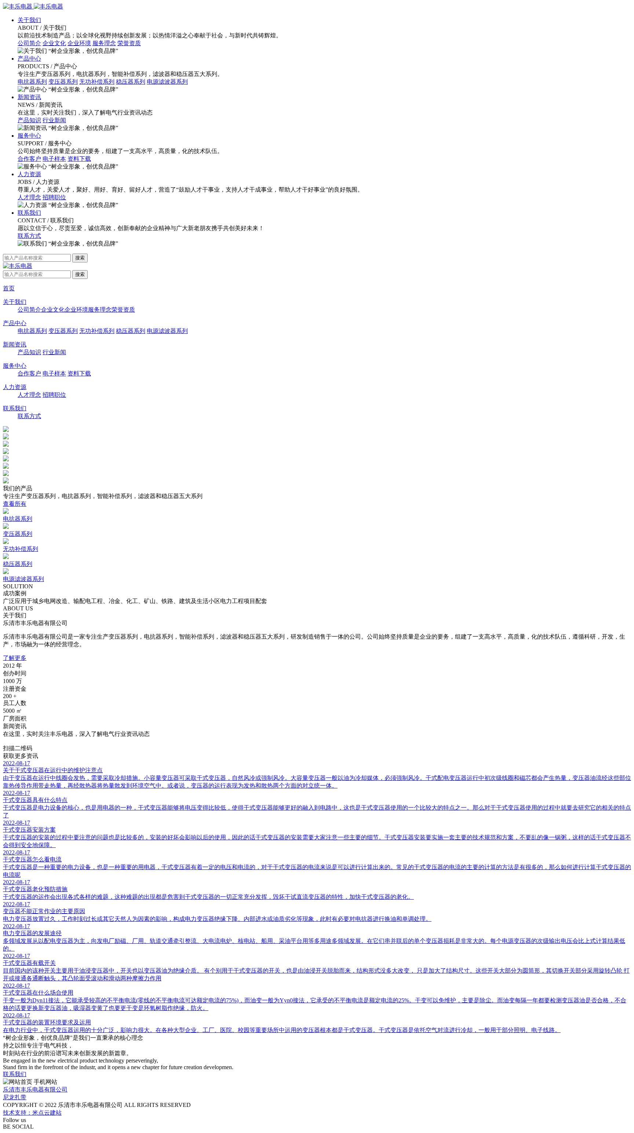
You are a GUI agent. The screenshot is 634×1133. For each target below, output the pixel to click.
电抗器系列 (32, 82)
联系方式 (29, 236)
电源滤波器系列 (167, 82)
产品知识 (29, 120)
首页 (9, 288)
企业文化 (54, 43)
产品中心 (29, 58)
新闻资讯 (29, 97)
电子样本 (54, 159)
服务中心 (29, 135)
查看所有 (14, 504)
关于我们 (29, 20)
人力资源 (29, 174)
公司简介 (29, 43)
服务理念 (104, 43)
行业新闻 (54, 120)
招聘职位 (54, 197)
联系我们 (29, 213)
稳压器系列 (130, 82)
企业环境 (79, 43)
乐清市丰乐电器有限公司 (35, 1089)
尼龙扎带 (14, 1097)
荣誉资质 (129, 43)
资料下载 (79, 159)
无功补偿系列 (96, 82)
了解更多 (14, 658)
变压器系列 (63, 82)
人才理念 (29, 197)
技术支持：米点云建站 (32, 1113)
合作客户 (29, 159)
